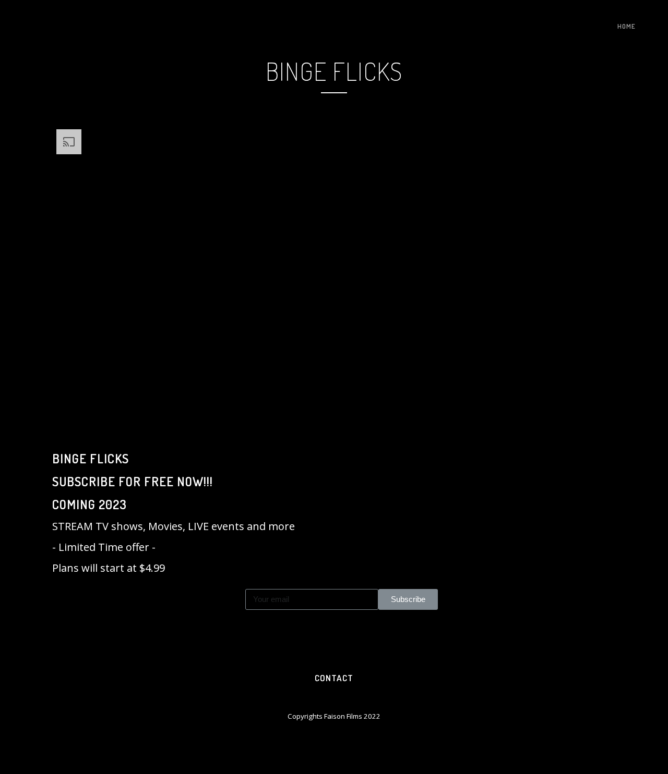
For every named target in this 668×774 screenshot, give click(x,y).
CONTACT (334, 677)
